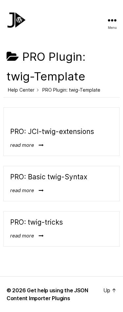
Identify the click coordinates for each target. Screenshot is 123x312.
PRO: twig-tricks (36, 222)
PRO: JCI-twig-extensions (52, 131)
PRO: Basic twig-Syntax (48, 177)
